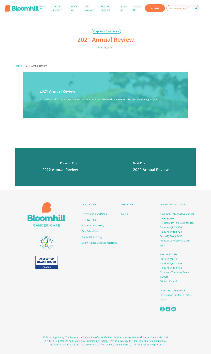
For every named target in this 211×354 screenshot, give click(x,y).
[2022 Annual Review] (60, 167)
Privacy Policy (89, 219)
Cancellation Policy (92, 237)
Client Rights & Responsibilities (99, 242)
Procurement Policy (93, 225)
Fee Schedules (90, 231)
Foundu (125, 213)
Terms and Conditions (94, 213)
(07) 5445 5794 (173, 231)
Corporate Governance (106, 31)
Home (18, 65)
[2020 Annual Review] (151, 167)
